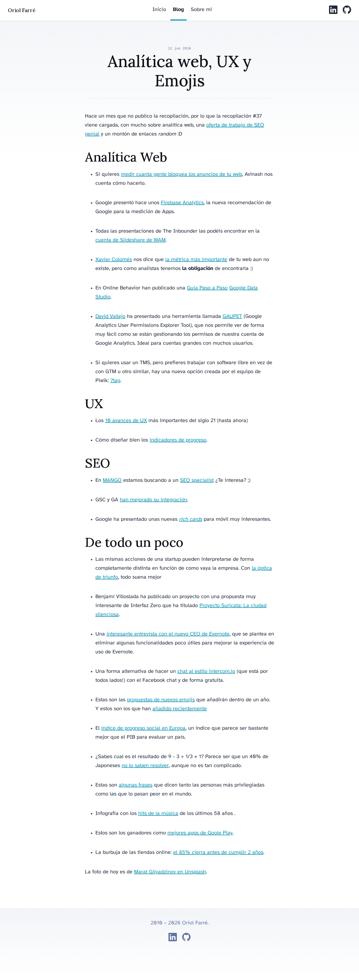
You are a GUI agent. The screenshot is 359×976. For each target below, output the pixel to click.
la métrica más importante (196, 259)
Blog (178, 9)
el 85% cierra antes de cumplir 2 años (218, 852)
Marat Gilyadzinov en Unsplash (170, 872)
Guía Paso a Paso (207, 288)
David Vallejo (110, 316)
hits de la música (158, 813)
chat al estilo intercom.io (206, 671)
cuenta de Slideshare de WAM (130, 240)
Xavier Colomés (113, 259)
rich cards (190, 519)
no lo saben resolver (145, 765)
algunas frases (135, 785)
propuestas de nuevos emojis (161, 700)
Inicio (159, 9)
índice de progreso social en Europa (143, 728)
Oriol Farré (21, 10)
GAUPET (232, 316)
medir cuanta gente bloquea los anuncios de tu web (181, 174)
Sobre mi (201, 9)
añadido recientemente (179, 709)
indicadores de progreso (178, 440)
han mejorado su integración (153, 500)
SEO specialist (197, 480)
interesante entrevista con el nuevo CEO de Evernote (167, 634)
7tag (115, 380)
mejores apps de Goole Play (200, 833)
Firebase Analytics (182, 203)
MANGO (112, 480)
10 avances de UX (126, 420)
